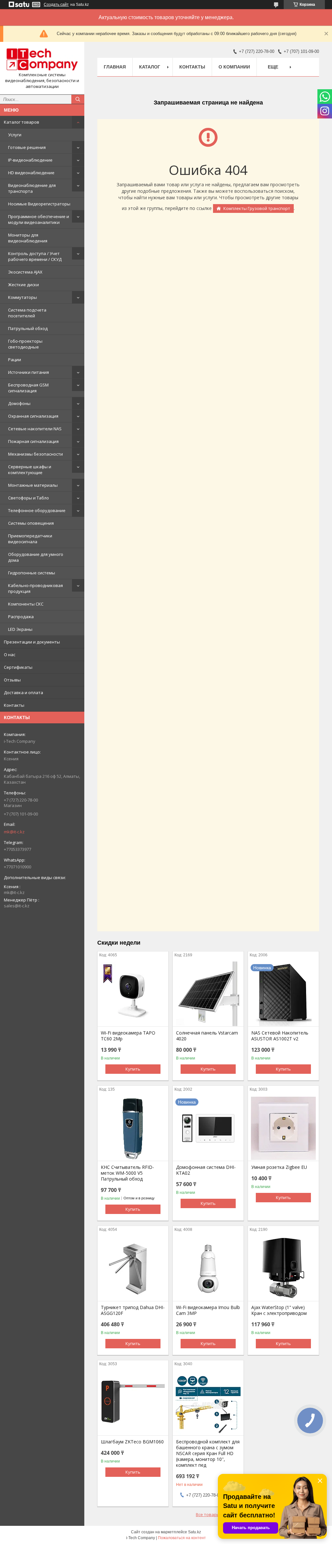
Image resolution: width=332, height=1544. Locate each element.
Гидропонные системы (31, 573)
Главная (115, 66)
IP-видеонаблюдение (30, 160)
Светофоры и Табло (28, 498)
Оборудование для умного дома (35, 557)
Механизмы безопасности (35, 454)
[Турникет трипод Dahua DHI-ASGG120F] (133, 1268)
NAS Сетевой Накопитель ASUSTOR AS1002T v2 (279, 1036)
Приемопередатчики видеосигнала (30, 539)
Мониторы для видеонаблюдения (27, 238)
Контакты (14, 705)
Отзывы (12, 680)
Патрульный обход (28, 328)
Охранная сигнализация (33, 416)
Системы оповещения (31, 523)
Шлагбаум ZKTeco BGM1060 (132, 1442)
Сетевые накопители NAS (35, 429)
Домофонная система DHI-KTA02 (206, 1170)
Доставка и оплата (23, 692)
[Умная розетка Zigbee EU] (283, 1128)
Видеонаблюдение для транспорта (32, 188)
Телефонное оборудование (36, 510)
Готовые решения (27, 147)
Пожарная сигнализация (33, 441)
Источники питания (28, 372)
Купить (132, 1069)
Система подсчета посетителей (27, 313)
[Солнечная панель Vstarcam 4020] (208, 994)
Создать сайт (56, 4)
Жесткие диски (23, 285)
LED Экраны (20, 629)
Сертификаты (18, 667)
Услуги (14, 135)
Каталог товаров (21, 122)
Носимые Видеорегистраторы (39, 204)
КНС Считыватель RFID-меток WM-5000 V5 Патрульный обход (127, 1173)
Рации (14, 359)
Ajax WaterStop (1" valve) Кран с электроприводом (279, 1310)
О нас (9, 654)
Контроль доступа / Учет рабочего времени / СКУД (35, 256)
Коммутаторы (22, 297)
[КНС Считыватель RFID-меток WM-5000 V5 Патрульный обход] (133, 1128)
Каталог (149, 66)
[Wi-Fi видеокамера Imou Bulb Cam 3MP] (208, 1268)
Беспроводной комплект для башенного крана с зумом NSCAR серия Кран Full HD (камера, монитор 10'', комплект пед (208, 1453)
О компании (234, 66)
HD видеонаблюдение (31, 173)
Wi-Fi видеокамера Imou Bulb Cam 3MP (208, 1310)
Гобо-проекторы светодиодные (25, 344)
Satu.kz (194, 1532)
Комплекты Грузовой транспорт (256, 208)
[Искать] (77, 99)
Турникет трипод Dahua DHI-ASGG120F (133, 1310)
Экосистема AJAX (25, 272)
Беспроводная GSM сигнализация (28, 388)
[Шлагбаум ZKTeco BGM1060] (133, 1402)
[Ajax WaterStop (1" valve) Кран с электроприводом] (283, 1268)
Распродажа (21, 616)
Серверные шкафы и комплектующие (29, 469)
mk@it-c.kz (14, 832)
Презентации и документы (32, 642)
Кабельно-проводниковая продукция (35, 588)
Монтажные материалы (33, 485)
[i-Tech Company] (42, 59)
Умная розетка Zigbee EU (279, 1167)
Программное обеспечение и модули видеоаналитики (38, 219)
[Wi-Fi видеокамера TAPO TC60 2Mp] (133, 994)
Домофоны (19, 403)
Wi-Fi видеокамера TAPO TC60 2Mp (128, 1036)
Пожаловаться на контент (182, 1538)
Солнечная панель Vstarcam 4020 (207, 1036)
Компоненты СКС (25, 604)
